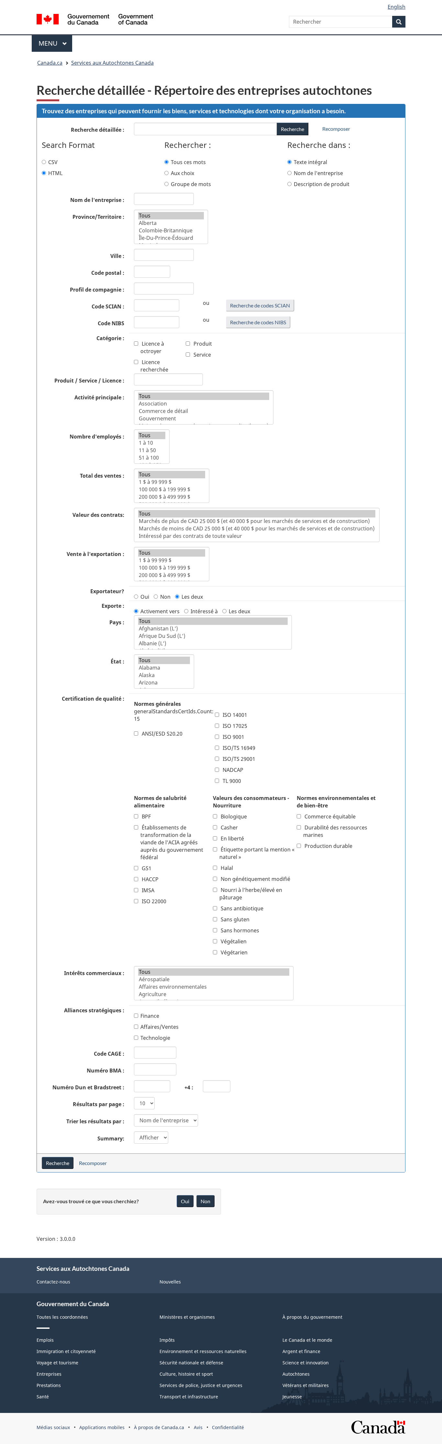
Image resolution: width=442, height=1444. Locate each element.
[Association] (203, 403)
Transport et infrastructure (189, 1397)
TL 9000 (231, 780)
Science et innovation (305, 1363)
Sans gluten (234, 919)
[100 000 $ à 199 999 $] (171, 489)
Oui (144, 596)
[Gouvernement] (203, 418)
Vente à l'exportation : (95, 554)
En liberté (231, 838)
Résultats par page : (98, 1104)
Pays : (116, 622)
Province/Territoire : (98, 216)
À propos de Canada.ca (159, 1427)
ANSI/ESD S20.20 (161, 733)
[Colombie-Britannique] (171, 230)
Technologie (155, 1037)
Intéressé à (204, 611)
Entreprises (49, 1374)
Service (201, 354)
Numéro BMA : (105, 1070)
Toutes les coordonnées (62, 1317)
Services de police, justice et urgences (201, 1385)
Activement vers (160, 611)
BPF (145, 816)
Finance (149, 1015)
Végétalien (233, 941)
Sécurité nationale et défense (191, 1363)
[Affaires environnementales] (213, 987)
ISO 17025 (234, 725)
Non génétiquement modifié (254, 879)
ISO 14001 (234, 714)
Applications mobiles (102, 1427)
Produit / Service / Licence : (89, 380)
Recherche (292, 129)
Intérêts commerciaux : (94, 973)
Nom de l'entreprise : (97, 200)
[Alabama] (164, 668)
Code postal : (107, 272)
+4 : (188, 1087)
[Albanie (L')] (213, 643)
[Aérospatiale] (213, 979)
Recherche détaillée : (97, 129)
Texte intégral (310, 162)
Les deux (192, 596)
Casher (228, 827)
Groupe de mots (191, 184)
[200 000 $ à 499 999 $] (171, 497)
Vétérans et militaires (305, 1385)
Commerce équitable (329, 816)
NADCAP (232, 769)
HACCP (149, 879)
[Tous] (171, 215)
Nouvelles (170, 1282)
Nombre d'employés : (97, 436)
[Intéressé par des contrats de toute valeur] (256, 536)
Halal (226, 868)
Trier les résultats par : (95, 1121)
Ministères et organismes (187, 1317)
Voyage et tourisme (57, 1363)
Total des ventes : (102, 475)
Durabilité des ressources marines (335, 831)
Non (165, 596)
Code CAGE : (109, 1053)
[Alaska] (164, 675)
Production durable (327, 846)
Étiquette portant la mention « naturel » (256, 853)
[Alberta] (171, 223)
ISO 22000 (153, 901)
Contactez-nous (53, 1282)
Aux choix (182, 173)
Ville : (117, 256)
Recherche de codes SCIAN (260, 305)
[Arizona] (164, 682)
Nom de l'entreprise (318, 173)
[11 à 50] (151, 450)
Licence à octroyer (152, 347)
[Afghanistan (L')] (213, 628)
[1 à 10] (151, 443)
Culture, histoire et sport (186, 1374)
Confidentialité (228, 1427)
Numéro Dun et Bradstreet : (88, 1087)
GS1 (145, 868)
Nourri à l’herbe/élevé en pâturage (250, 893)
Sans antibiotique (241, 908)
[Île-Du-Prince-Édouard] (171, 238)
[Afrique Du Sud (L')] (213, 636)
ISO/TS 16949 (238, 747)
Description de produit (321, 184)
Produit (202, 343)
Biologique (233, 816)
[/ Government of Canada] (95, 20)
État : (117, 661)
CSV (53, 162)
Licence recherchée (154, 366)
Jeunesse (292, 1397)
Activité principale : (99, 397)
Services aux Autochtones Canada (112, 62)
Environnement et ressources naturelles (203, 1351)
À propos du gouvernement (312, 1317)
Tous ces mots (188, 162)
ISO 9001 (232, 736)
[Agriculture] (213, 994)
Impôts (167, 1340)
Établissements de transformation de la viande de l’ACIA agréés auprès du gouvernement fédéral (171, 842)
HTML (55, 173)
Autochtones (296, 1374)
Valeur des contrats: (98, 514)
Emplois (45, 1340)
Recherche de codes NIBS (258, 322)
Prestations (49, 1385)
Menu (55, 43)
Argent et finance (301, 1351)
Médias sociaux (53, 1427)
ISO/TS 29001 (238, 758)
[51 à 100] (151, 457)
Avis (198, 1427)
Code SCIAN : (108, 306)
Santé (43, 1397)
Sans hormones (239, 930)
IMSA (147, 890)
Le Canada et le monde (307, 1340)
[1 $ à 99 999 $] (171, 482)
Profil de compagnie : (97, 289)
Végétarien (233, 952)
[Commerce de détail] (203, 411)
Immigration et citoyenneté (66, 1351)
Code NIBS (111, 323)
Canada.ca (49, 62)
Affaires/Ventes (159, 1026)
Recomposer (336, 129)
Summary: (110, 1138)
